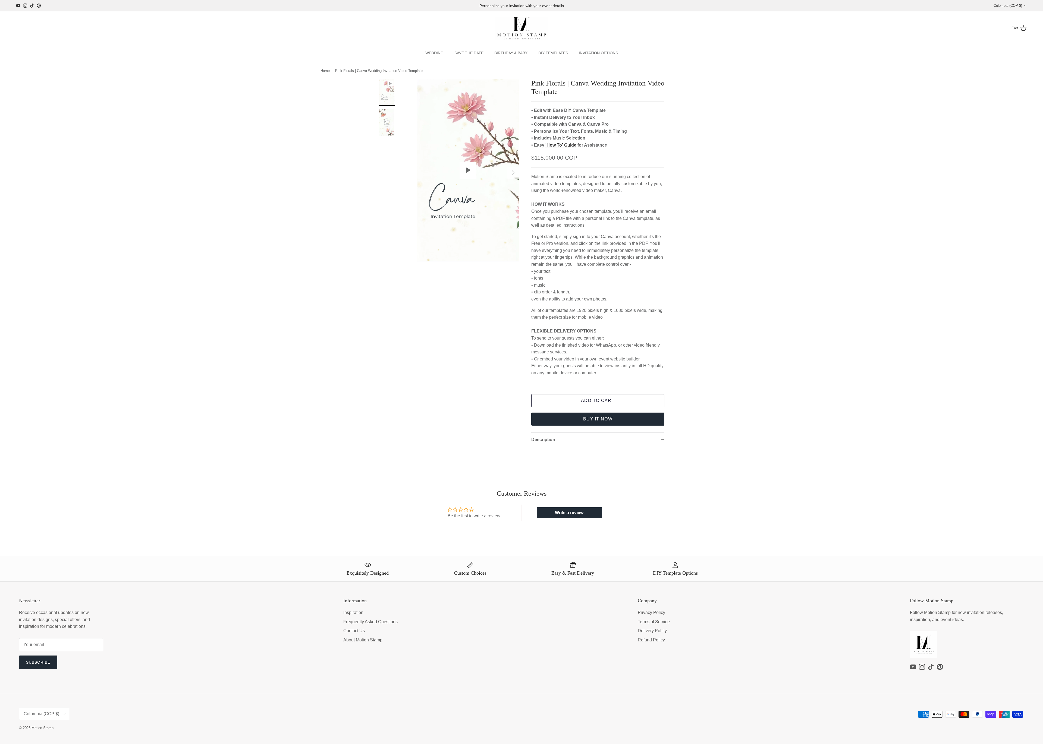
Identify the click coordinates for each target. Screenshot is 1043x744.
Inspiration (353, 612)
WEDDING (434, 53)
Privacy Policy (651, 612)
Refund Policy (651, 640)
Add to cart (598, 400)
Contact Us (354, 630)
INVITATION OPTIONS (598, 53)
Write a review (569, 512)
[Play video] (468, 170)
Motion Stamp (43, 728)
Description (543, 439)
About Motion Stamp (362, 640)
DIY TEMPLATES (553, 53)
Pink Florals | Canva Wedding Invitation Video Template (379, 71)
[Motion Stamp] (521, 28)
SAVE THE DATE (468, 53)
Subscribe (38, 662)
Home (325, 71)
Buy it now (597, 419)
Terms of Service (654, 621)
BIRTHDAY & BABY (510, 53)
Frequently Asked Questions (370, 621)
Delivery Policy (652, 630)
